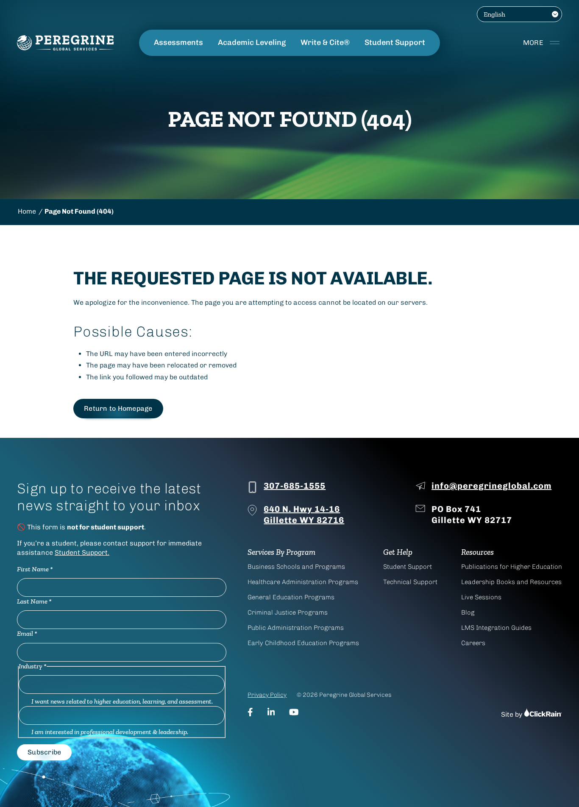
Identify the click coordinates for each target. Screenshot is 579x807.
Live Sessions (481, 597)
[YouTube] (294, 712)
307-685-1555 (295, 486)
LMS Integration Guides (496, 628)
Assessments (178, 42)
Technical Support (410, 582)
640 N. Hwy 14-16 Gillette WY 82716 (304, 514)
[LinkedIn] (271, 712)
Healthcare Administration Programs (303, 582)
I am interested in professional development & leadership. (109, 732)
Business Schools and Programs (296, 566)
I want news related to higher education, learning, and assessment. (122, 701)
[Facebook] (250, 712)
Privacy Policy (267, 694)
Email (27, 633)
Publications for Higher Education (511, 566)
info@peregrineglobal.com (491, 486)
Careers (473, 643)
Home (27, 211)
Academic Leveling (252, 42)
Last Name (34, 601)
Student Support (395, 42)
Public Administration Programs (296, 628)
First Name (35, 569)
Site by (512, 714)
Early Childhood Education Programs (303, 643)
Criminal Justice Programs (288, 612)
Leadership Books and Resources (511, 582)
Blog (468, 612)
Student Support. (82, 552)
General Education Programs (291, 597)
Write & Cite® (325, 42)
